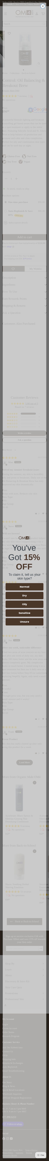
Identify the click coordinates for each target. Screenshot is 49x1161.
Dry (24, 595)
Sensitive (24, 613)
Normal (24, 586)
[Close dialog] (42, 6)
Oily (24, 604)
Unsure (24, 621)
